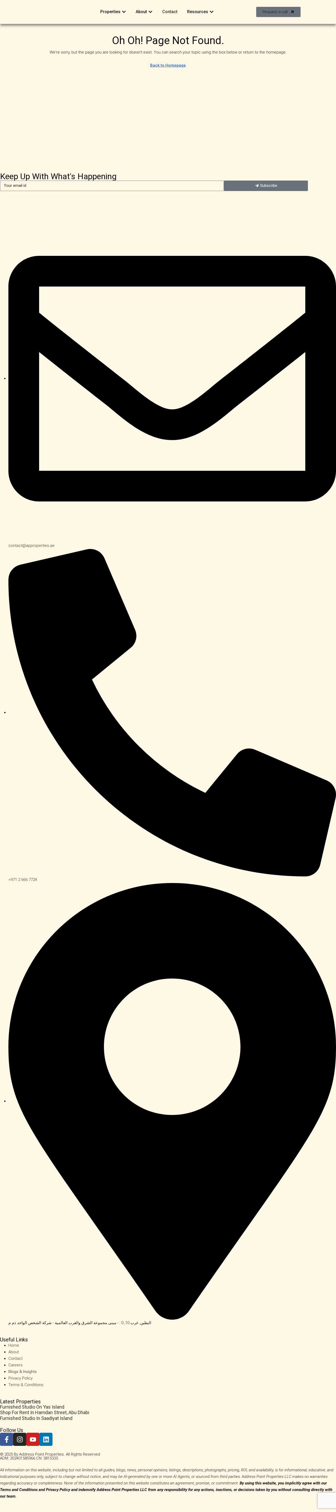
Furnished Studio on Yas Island (32, 1407)
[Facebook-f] (6, 1439)
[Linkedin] (45, 1439)
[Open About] (150, 12)
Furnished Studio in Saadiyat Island (36, 1418)
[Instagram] (19, 1439)
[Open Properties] (124, 12)
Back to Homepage (168, 65)
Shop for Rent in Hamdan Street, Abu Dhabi (44, 1412)
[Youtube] (32, 1439)
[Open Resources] (211, 12)
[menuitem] (312, 11)
